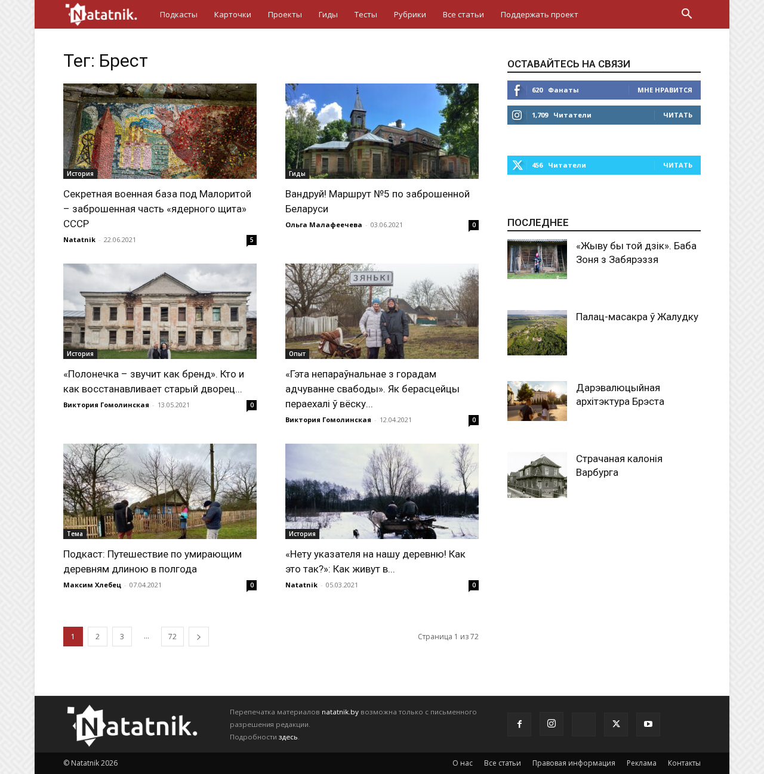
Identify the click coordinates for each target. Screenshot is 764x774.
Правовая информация (573, 763)
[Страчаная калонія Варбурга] (537, 475)
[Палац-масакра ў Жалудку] (537, 332)
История (80, 173)
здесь (288, 736)
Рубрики (410, 14)
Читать (677, 114)
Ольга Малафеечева (323, 224)
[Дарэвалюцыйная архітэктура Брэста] (537, 401)
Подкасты (179, 14)
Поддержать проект (539, 14)
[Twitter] (616, 724)
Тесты (366, 14)
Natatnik (79, 239)
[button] (686, 15)
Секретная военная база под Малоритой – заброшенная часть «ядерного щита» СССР (157, 209)
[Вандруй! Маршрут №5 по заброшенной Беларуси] (382, 131)
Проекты (285, 14)
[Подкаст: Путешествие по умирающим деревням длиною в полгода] (160, 491)
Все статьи (463, 14)
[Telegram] (584, 724)
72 (172, 636)
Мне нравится (664, 89)
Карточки (232, 14)
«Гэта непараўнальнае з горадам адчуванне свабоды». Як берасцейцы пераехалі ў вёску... (372, 389)
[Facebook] (519, 724)
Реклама (642, 763)
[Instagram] (551, 724)
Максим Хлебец (92, 584)
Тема (75, 534)
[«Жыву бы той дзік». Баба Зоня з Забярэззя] (537, 259)
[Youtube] (648, 724)
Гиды (328, 14)
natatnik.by (340, 711)
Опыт (297, 353)
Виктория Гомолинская (106, 404)
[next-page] (199, 636)
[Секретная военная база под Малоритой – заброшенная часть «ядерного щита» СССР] (160, 131)
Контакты (684, 763)
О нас (462, 763)
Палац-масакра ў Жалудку (637, 317)
